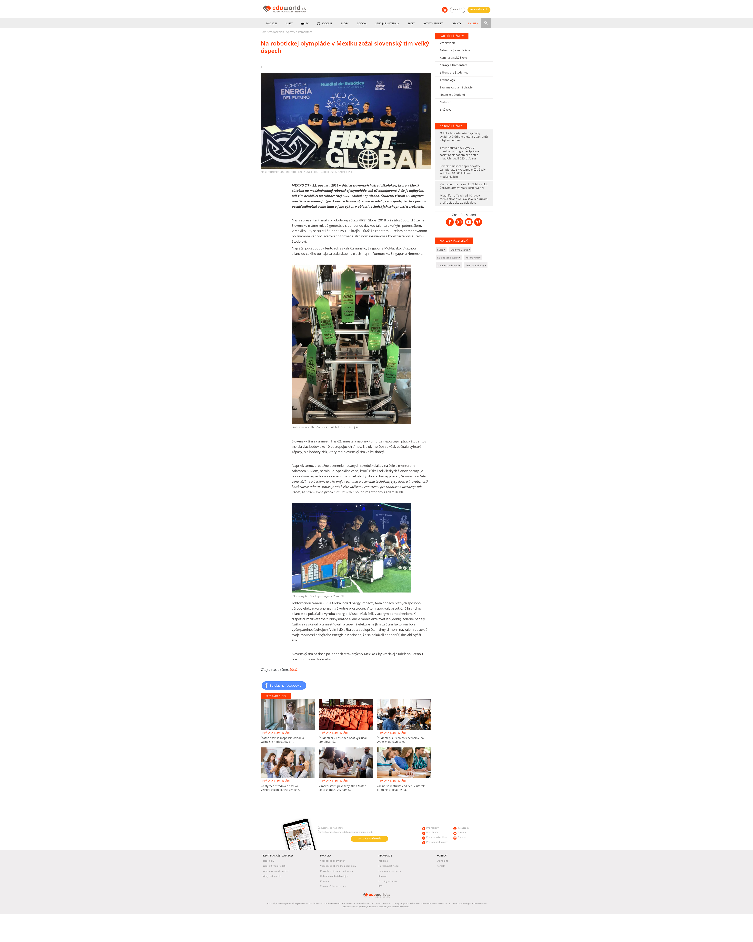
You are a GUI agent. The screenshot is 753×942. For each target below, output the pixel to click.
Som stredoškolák (272, 32)
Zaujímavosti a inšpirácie (456, 87)
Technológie (448, 80)
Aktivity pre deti (433, 23)
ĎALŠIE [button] (472, 23)
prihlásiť (458, 9)
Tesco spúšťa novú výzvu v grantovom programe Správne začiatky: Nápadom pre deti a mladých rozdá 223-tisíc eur (459, 153)
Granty (456, 23)
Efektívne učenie (459, 249)
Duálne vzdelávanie (448, 257)
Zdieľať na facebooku (285, 685)
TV (306, 23)
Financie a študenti (452, 94)
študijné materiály (387, 23)
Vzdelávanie (448, 43)
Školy (411, 23)
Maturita (445, 102)
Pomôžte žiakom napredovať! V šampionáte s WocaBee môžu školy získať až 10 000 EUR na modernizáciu (463, 171)
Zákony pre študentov (454, 72)
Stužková (445, 109)
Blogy (344, 23)
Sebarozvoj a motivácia (455, 50)
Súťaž (293, 669)
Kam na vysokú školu (453, 57)
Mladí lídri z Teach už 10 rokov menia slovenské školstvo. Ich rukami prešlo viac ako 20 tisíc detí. (464, 199)
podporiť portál (479, 9)
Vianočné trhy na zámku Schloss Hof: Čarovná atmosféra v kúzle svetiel (464, 186)
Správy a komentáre (299, 32)
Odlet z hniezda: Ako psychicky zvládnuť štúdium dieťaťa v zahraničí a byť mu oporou (464, 136)
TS (262, 67)
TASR (278, 839)
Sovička (362, 23)
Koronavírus (472, 257)
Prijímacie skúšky (475, 265)
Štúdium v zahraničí (448, 265)
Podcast (326, 23)
